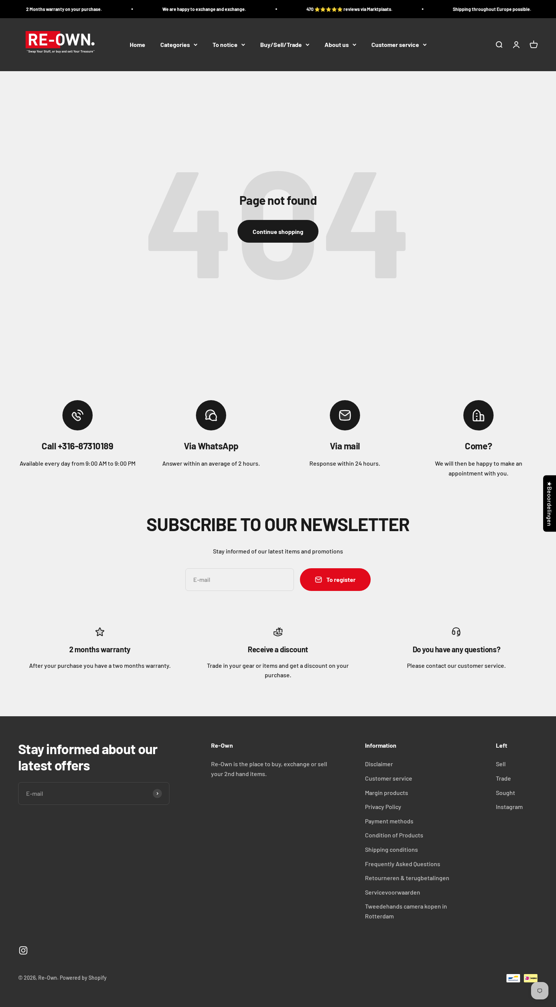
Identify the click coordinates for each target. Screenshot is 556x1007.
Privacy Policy (383, 806)
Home (137, 44)
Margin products (386, 792)
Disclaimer (379, 763)
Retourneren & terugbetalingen (407, 877)
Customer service (395, 44)
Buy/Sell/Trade (281, 44)
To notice (225, 44)
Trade (503, 778)
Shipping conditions (391, 849)
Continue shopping (278, 231)
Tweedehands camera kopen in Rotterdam (406, 911)
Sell (501, 763)
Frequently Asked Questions (402, 863)
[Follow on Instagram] (23, 950)
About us (337, 44)
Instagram (509, 806)
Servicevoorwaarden (392, 892)
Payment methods (389, 821)
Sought (505, 792)
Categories (175, 44)
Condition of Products (394, 835)
